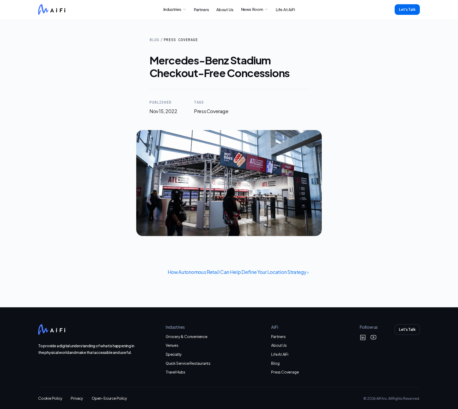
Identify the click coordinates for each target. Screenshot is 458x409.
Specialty (174, 354)
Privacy (77, 398)
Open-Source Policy (109, 398)
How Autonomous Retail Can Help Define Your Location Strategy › (238, 271)
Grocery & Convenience (187, 336)
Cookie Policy (50, 398)
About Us (279, 345)
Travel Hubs (175, 372)
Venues (172, 345)
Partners (278, 336)
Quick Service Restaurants (188, 363)
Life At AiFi (279, 354)
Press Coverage (285, 372)
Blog (154, 39)
